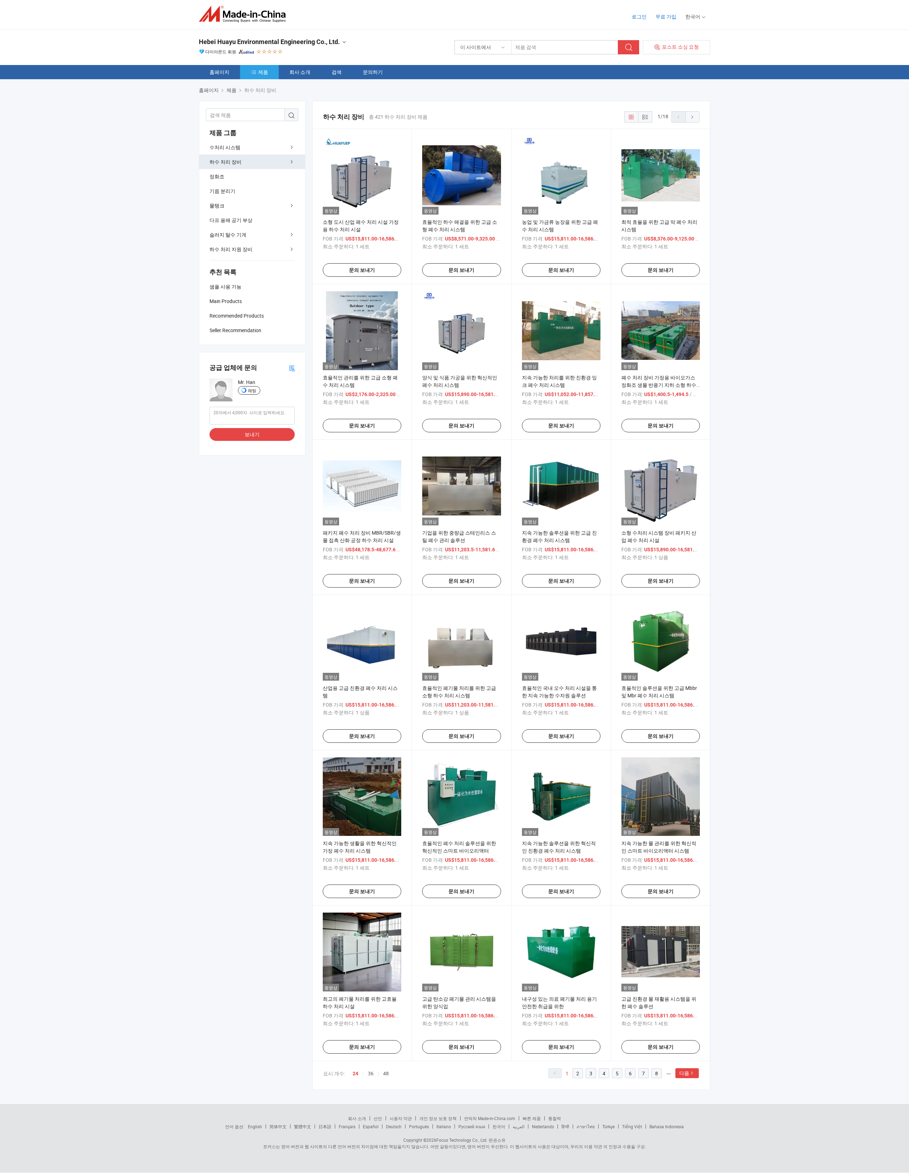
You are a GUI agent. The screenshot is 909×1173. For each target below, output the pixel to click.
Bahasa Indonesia (666, 1126)
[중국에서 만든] (244, 14)
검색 (337, 72)
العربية (518, 1126)
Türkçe (608, 1126)
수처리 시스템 (224, 147)
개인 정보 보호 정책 (438, 1118)
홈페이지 (219, 72)
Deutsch (394, 1126)
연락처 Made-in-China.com (489, 1118)
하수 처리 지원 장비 (230, 249)
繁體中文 (302, 1126)
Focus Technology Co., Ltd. (462, 1140)
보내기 (252, 434)
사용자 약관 (401, 1118)
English (255, 1126)
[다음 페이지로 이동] (692, 117)
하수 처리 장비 (225, 161)
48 (386, 1073)
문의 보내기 (362, 270)
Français (347, 1126)
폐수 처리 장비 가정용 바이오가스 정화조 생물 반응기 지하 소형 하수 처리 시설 (658, 385)
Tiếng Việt (632, 1126)
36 (371, 1073)
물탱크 (216, 205)
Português (419, 1126)
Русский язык (471, 1126)
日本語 (325, 1126)
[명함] (292, 368)
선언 (378, 1118)
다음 (684, 1073)
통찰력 (554, 1118)
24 (355, 1073)
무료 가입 (665, 16)
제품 (263, 72)
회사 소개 (299, 72)
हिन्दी (565, 1126)
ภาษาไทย (586, 1126)
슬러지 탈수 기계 (227, 234)
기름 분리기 (222, 191)
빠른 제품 (532, 1118)
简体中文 (278, 1126)
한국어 (498, 1126)
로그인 (639, 16)
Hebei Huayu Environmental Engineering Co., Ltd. (269, 41)
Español (371, 1126)
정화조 (216, 176)
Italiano (443, 1126)
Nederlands (543, 1126)
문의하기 (373, 72)
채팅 (252, 390)
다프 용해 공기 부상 (230, 220)
